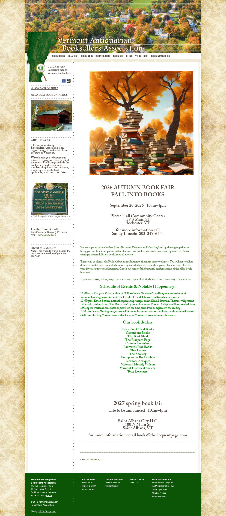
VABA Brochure (158, 496)
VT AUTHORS (141, 56)
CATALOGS (73, 56)
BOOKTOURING (103, 56)
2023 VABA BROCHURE (44, 88)
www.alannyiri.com (47, 235)
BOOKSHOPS (58, 56)
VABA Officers (88, 489)
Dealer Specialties (159, 489)
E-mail (49, 495)
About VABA (87, 482)
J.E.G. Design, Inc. (47, 511)
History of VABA (89, 486)
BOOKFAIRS (87, 56)
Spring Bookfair (111, 486)
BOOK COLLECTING (122, 56)
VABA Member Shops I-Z (163, 486)
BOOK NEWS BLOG (160, 56)
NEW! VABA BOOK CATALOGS (49, 94)
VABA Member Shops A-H (163, 482)
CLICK (52, 66)
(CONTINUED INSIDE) (90, 460)
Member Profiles (159, 493)
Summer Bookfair (112, 482)
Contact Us (133, 482)
